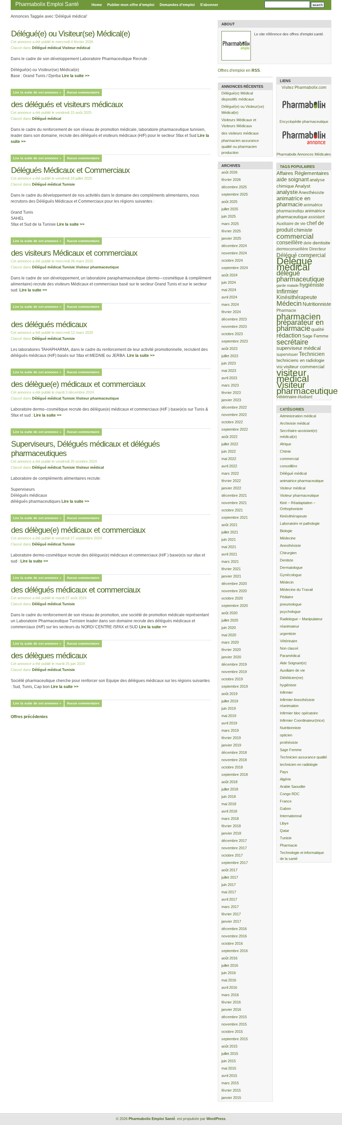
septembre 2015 (234, 1039)
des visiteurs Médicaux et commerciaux (74, 252)
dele (308, 243)
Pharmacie (286, 310)
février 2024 (231, 312)
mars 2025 (230, 224)
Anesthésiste (311, 192)
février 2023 (231, 393)
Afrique (285, 444)
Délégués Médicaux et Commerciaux (70, 170)
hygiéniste (312, 285)
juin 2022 (228, 451)
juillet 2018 (229, 789)
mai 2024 (228, 290)
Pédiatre (286, 597)
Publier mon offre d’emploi (130, 5)
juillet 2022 (229, 444)
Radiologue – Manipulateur (301, 619)
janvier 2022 (231, 488)
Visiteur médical (76, 48)
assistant (316, 217)
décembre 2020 (234, 584)
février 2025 (231, 231)
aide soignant (293, 179)
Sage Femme (315, 336)
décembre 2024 (234, 246)
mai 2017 (228, 892)
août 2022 (229, 437)
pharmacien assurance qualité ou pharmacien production (240, 147)
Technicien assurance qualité (303, 757)
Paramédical (290, 656)
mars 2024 (230, 304)
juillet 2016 (229, 965)
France (286, 801)
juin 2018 (228, 797)
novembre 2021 (234, 503)
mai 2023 (228, 371)
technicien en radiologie (299, 764)
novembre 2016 (234, 936)
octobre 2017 (232, 855)
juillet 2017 (229, 877)
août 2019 (229, 694)
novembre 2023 (234, 326)
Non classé (289, 648)
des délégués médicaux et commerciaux (75, 589)
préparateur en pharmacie (300, 325)
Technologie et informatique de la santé (302, 856)
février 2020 (231, 650)
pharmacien (299, 316)
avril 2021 (229, 554)
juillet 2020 (229, 620)
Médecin (289, 303)
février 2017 (231, 914)
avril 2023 (229, 378)
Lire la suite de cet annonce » (37, 92)
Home (97, 5)
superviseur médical (299, 348)
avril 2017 (229, 899)
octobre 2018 (232, 767)
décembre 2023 (234, 319)
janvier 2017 (231, 921)
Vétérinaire (288, 641)
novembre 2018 (234, 760)
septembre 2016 (234, 951)
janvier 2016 (231, 1009)
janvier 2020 (231, 657)
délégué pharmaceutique (300, 276)
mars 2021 (230, 561)
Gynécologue (291, 575)
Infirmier (287, 291)
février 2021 (231, 569)
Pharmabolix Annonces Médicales (304, 154)
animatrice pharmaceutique (302, 481)
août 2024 (229, 275)
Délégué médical (46, 48)
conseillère (290, 242)
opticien (286, 735)
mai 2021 (228, 547)
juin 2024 (228, 282)
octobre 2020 (232, 598)
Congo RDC (290, 794)
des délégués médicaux (49, 324)
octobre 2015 (232, 1032)
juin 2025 (228, 216)
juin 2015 (228, 1061)
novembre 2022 (234, 415)
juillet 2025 (229, 209)
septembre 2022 (234, 429)
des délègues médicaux (49, 655)
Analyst (302, 186)
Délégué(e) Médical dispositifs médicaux (237, 96)
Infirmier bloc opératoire (299, 713)
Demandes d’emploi (177, 5)
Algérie (285, 779)
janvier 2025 (231, 238)
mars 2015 (230, 1083)
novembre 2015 (234, 1024)
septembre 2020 (234, 606)
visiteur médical (293, 376)
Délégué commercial (301, 255)
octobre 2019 (232, 679)
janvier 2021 (231, 576)
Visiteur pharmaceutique (97, 267)
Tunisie (68, 184)
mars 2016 (230, 995)
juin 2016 (228, 973)
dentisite (321, 242)
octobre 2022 (232, 422)
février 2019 (231, 738)
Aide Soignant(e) (293, 663)
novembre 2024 (234, 253)
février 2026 (231, 180)
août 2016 (229, 958)
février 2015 (231, 1090)
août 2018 (229, 782)
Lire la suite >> (76, 75)
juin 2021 (228, 539)
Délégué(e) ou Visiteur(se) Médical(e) (70, 33)
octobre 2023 (232, 334)
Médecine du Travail (296, 590)
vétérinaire (287, 396)
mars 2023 (230, 385)
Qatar (284, 831)
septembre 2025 (234, 194)
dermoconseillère (292, 249)
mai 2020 (228, 635)
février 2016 (231, 1002)
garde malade (288, 285)
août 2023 (229, 349)
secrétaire (292, 342)
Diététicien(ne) (291, 678)
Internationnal (291, 816)
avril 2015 (229, 1076)
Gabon (285, 809)
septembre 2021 (234, 517)
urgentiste (288, 634)
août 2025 (229, 202)
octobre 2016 (232, 943)
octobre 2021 (232, 510)
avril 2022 (229, 466)
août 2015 (229, 1046)
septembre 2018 (234, 774)
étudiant (305, 397)
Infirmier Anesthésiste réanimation (297, 703)
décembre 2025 (234, 187)
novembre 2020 (234, 591)
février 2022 (231, 481)
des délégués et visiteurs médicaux (67, 104)
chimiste (303, 230)
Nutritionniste (317, 304)
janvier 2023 (231, 400)
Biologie (286, 531)
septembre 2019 (234, 686)
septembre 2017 (234, 863)
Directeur (317, 249)
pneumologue (291, 604)
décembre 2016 (234, 929)
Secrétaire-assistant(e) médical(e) (298, 434)
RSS (255, 70)
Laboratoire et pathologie (300, 523)
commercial (295, 236)
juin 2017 (228, 885)
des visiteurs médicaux (240, 133)
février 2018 (231, 826)
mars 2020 (230, 642)
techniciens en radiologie (300, 360)
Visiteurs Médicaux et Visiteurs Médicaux (238, 123)
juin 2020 (228, 628)
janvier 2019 (231, 745)
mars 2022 (230, 473)
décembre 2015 (234, 1017)
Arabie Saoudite (292, 786)
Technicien (312, 354)
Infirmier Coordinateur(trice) (302, 720)
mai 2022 (228, 459)
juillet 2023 (229, 356)
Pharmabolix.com (310, 87)
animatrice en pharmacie (293, 201)
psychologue (290, 612)
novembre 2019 (234, 672)
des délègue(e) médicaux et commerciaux (78, 384)
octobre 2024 (232, 260)
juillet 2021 (229, 532)
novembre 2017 (234, 848)
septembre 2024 (234, 268)
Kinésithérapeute (297, 297)
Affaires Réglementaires (303, 173)
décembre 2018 (234, 752)
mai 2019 (228, 716)
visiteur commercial (304, 366)
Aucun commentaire (83, 92)
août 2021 (229, 525)
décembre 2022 (234, 407)
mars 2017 (230, 907)
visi (280, 367)
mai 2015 (228, 1068)
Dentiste (286, 560)
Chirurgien (288, 553)
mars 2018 (230, 819)
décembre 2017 (234, 841)
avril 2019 (229, 723)
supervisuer (287, 354)
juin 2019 (228, 708)
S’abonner (209, 5)
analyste (287, 192)
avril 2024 (229, 297)
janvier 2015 (231, 1098)
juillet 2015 (229, 1054)
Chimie (285, 451)
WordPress (215, 1119)
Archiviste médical (294, 423)
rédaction (289, 335)
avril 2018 (229, 811)
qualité (317, 329)
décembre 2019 (234, 664)
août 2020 (229, 613)
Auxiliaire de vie (291, 223)
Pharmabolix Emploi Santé (47, 4)
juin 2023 (228, 363)
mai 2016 (228, 980)
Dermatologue (291, 568)
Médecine (288, 538)
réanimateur (289, 626)
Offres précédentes (29, 716)
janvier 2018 (231, 833)
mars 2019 (230, 730)
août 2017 (229, 870)
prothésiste (289, 742)
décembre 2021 (234, 495)
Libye (284, 823)
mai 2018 (228, 804)
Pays (284, 772)
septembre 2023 (234, 341)
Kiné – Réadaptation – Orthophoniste (297, 506)
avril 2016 (229, 987)
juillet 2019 (229, 701)
